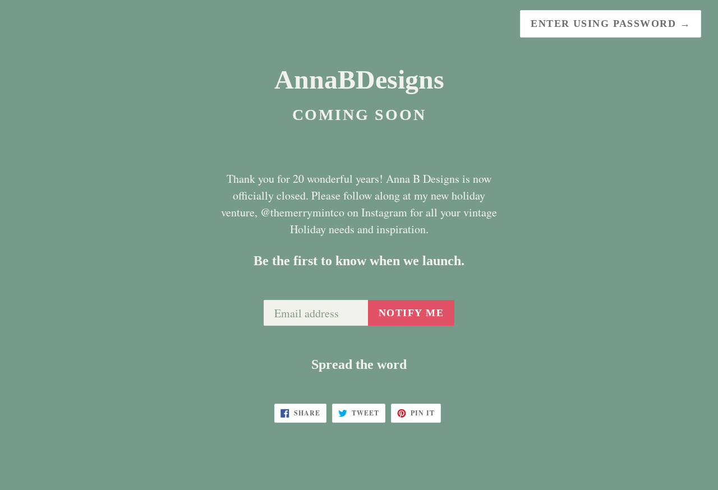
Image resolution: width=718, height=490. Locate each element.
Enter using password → (611, 23)
